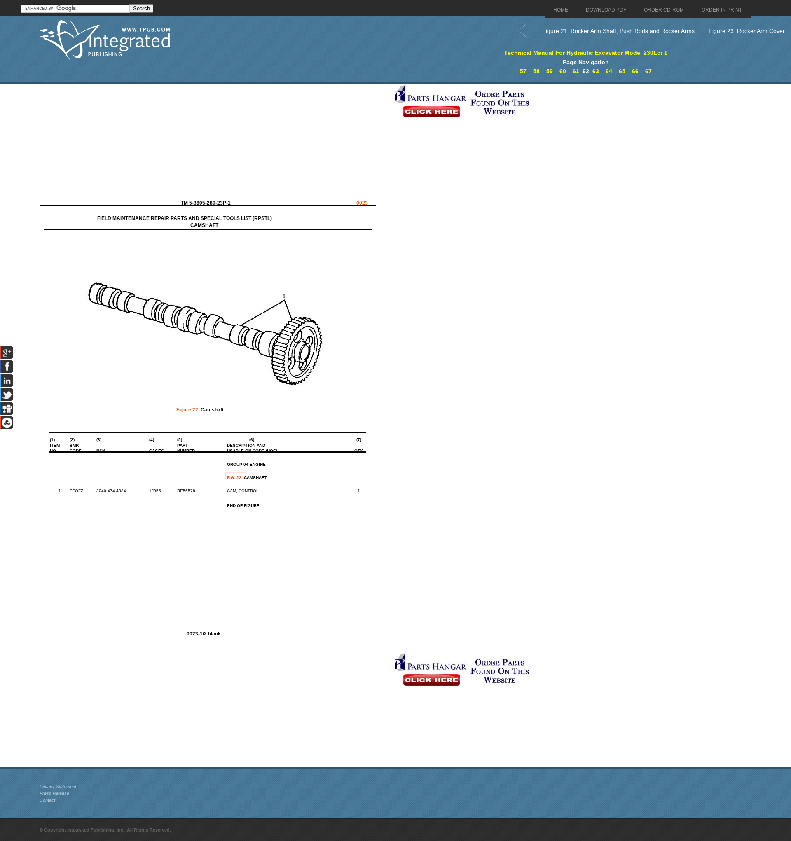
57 (523, 71)
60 (562, 71)
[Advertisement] (215, 141)
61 (576, 71)
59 (549, 71)
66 (635, 71)
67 (648, 71)
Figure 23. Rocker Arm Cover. (747, 31)
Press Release (54, 793)
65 (622, 71)
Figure (187, 410)
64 (609, 71)
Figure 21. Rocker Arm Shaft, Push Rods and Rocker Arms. (619, 31)
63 (595, 71)
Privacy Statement (58, 786)
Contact (47, 800)
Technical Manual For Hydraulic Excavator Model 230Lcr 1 (585, 52)
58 (536, 71)
